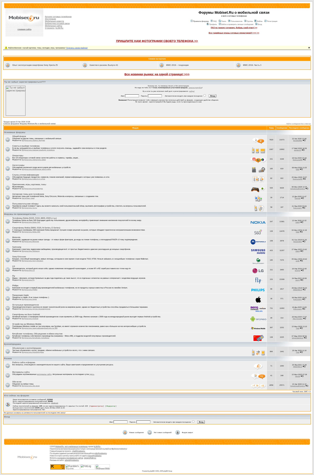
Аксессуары (18, 165)
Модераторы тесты (29, 208)
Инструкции (50, 19)
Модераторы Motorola (30, 241)
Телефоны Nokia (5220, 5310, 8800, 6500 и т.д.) (34, 218)
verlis (297, 261)
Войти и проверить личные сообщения (237, 24)
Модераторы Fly (28, 280)
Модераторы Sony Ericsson (32, 261)
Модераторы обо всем (31, 386)
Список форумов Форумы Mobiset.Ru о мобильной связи (29, 124)
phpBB (152, 471)
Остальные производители (25, 305)
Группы (250, 21)
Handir (297, 376)
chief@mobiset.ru (78, 451)
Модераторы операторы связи (34, 160)
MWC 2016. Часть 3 (252, 65)
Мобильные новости (54, 21)
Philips (15, 285)
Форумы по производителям (20, 214)
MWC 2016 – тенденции (177, 65)
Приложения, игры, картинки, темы (29, 184)
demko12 (297, 150)
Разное (8, 358)
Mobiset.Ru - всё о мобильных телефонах (71, 446)
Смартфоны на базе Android (26, 314)
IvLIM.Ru (59, 28)
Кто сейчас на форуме (16, 395)
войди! (192, 91)
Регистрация (272, 21)
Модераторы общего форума (33, 140)
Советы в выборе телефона (26, 146)
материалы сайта (44, 374)
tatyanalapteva (297, 338)
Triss (297, 328)
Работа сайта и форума (23, 362)
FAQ (215, 21)
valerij (298, 222)
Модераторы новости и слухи (33, 179)
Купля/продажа (12, 344)
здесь (91, 374)
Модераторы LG (28, 270)
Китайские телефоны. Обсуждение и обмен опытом (37, 334)
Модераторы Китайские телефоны (35, 338)
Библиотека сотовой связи (57, 23)
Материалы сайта (21, 372)
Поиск (223, 21)
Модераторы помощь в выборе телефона (38, 150)
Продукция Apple (20, 295)
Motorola (16, 237)
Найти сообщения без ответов (298, 124)
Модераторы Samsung (31, 251)
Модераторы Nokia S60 (31, 232)
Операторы (17, 155)
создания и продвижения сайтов (70, 458)
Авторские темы (28, 198)
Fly (13, 276)
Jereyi (297, 280)
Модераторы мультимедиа (32, 188)
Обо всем (16, 382)
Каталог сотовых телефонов (58, 17)
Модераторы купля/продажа (33, 352)
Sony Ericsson (19, 257)
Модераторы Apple (29, 299)
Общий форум (19, 136)
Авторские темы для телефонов (28, 194)
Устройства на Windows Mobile (26, 324)
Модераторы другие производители (36, 309)
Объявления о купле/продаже (26, 348)
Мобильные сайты (53, 26)
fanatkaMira (297, 140)
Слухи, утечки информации (25, 175)
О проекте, (50, 28)
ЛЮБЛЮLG (297, 290)
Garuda (297, 198)
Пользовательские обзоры (25, 204)
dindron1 (54, 403)
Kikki (297, 169)
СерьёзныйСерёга (297, 189)
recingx (297, 270)
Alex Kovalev (298, 319)
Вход (260, 24)
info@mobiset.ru (101, 453)
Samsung (16, 247)
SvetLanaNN (297, 160)
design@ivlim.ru (90, 458)
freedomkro (297, 241)
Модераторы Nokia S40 (31, 222)
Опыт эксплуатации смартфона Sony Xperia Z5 (35, 65)
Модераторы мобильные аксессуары (36, 169)
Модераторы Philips (29, 289)
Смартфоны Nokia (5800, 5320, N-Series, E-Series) (36, 228)
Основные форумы (14, 132)
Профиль (213, 24)
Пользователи (236, 21)
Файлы (259, 21)
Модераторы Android (30, 318)
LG (13, 266)
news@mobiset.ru (94, 456)
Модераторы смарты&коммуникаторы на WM (39, 328)
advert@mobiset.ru (72, 460)
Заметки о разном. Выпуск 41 (103, 65)
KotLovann (297, 208)
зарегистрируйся (195, 88)
